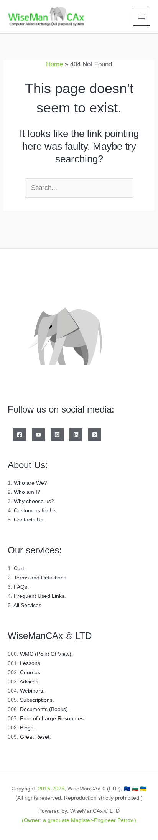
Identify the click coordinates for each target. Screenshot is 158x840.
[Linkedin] (75, 434)
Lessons (30, 663)
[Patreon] (94, 434)
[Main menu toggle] (141, 17)
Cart (19, 568)
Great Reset (34, 737)
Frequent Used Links (39, 596)
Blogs (26, 727)
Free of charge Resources (52, 718)
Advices (29, 681)
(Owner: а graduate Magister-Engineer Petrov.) (79, 820)
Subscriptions (36, 700)
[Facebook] (19, 434)
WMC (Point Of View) (45, 654)
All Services (27, 605)
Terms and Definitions (40, 577)
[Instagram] (57, 434)
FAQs (20, 587)
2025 (58, 789)
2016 (44, 789)
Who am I (25, 492)
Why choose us (32, 501)
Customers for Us (35, 510)
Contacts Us (28, 520)
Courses (30, 672)
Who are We (29, 483)
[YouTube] (38, 434)
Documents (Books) (44, 709)
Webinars (31, 691)
